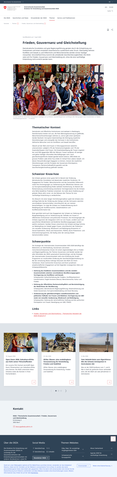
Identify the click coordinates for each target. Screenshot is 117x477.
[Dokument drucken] (108, 30)
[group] (21, 359)
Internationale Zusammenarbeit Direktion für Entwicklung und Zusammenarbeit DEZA (41, 8)
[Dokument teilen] (112, 30)
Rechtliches (34, 473)
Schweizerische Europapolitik (67, 456)
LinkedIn (51, 452)
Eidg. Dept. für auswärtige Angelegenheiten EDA (71, 449)
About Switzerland (96, 448)
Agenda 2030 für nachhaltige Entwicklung (98, 454)
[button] (7, 17)
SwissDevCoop (40, 448)
